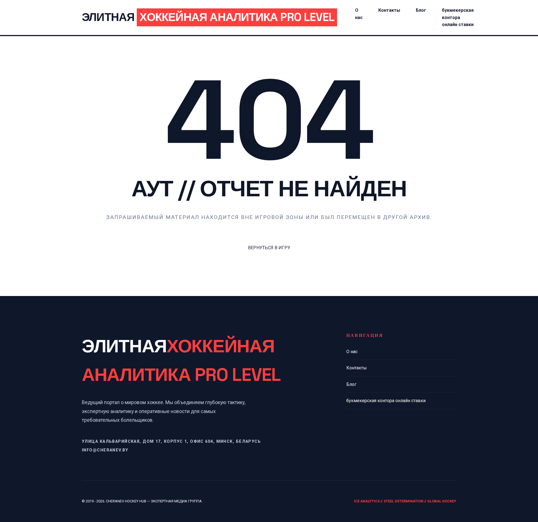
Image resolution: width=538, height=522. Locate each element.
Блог (421, 10)
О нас (352, 351)
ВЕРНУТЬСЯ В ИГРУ (269, 247)
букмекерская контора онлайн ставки (458, 17)
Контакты (389, 10)
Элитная (208, 17)
